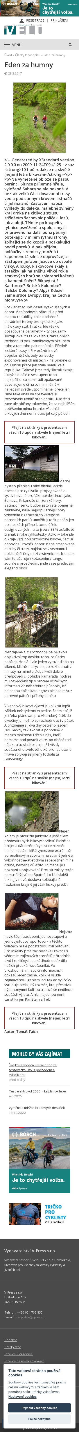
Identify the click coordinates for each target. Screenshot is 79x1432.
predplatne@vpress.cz (30, 1317)
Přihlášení (59, 20)
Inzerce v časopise (18, 1354)
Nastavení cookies (22, 1396)
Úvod (8, 55)
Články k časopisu (27, 55)
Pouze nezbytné (39, 1419)
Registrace (35, 20)
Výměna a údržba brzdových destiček (37, 1107)
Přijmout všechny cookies (39, 1408)
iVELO (23, 29)
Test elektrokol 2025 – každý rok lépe (37, 1091)
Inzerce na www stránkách (24, 1361)
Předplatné (12, 1347)
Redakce (10, 1340)
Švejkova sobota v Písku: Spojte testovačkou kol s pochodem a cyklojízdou (33, 1070)
